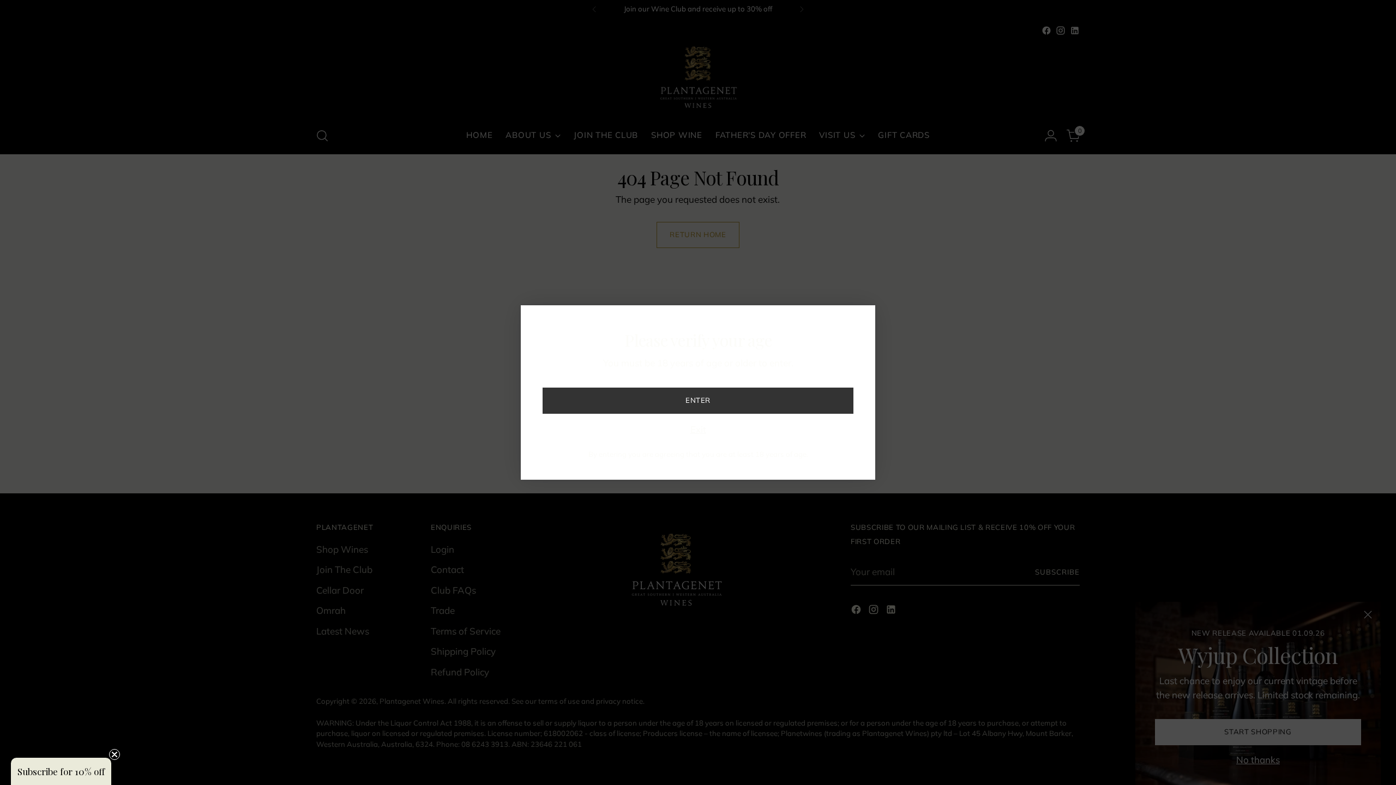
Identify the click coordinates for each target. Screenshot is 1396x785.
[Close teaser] (114, 754)
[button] (61, 771)
